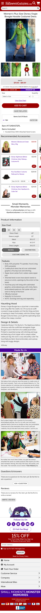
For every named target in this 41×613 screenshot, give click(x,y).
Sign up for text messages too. (14, 549)
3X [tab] (14, 230)
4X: (4, 120)
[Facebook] (9, 524)
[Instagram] (23, 524)
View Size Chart (20, 101)
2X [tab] (9, 230)
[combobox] (18, 8)
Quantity (35, 93)
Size (3, 93)
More (3, 586)
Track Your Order (11, 569)
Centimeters (30, 250)
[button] (38, 3)
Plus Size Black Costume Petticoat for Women (19, 173)
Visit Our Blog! (21, 529)
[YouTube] (27, 524)
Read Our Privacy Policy (20, 556)
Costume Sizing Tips (20, 255)
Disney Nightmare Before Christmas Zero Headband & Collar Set (20, 189)
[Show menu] (2, 3)
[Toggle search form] (34, 3)
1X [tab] (4, 230)
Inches (11, 250)
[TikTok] (32, 524)
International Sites (9, 582)
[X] (13, 524)
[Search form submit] (38, 8)
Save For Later (20, 111)
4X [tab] (19, 230)
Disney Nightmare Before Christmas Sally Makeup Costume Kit (19, 159)
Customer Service (9, 573)
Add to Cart (20, 105)
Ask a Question (20, 483)
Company (5, 578)
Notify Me (33, 120)
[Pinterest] (18, 524)
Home (6, 560)
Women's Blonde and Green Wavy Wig (20, 143)
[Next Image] (38, 40)
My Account (9, 565)
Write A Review (8, 500)
